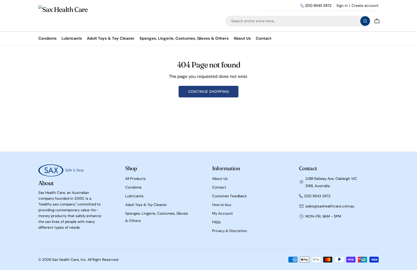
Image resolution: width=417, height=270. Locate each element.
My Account (222, 213)
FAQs (216, 222)
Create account (365, 5)
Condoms (133, 187)
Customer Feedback (229, 196)
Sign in (342, 5)
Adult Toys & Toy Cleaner (146, 204)
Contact (219, 187)
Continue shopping (208, 91)
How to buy (221, 204)
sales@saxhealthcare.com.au (329, 206)
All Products (135, 178)
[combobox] (298, 21)
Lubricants (134, 196)
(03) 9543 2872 (318, 5)
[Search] (365, 21)
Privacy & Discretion (229, 230)
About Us (220, 178)
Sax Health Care (65, 259)
